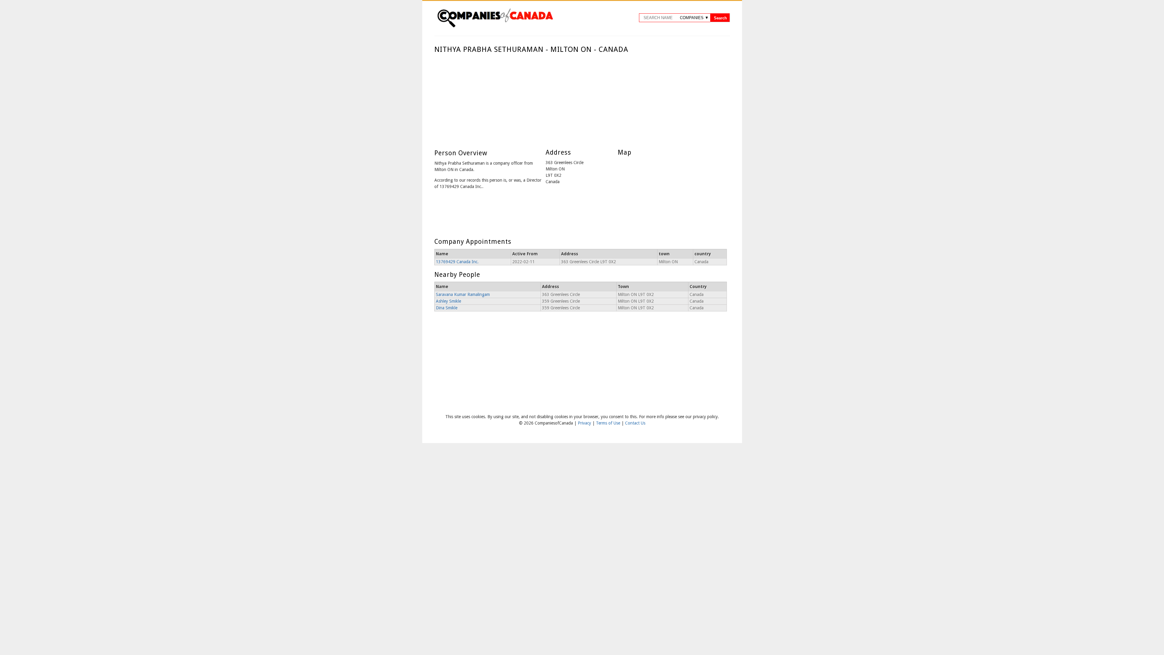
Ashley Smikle (448, 301)
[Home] (495, 26)
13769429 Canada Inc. (457, 261)
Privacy (585, 423)
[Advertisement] (580, 99)
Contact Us (635, 423)
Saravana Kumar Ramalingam (463, 294)
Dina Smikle (446, 307)
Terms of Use (608, 423)
